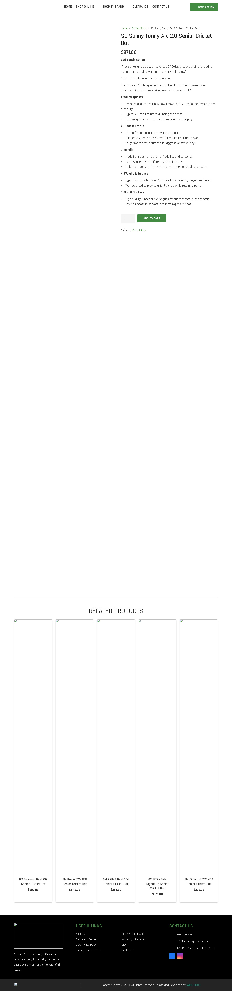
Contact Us (128, 950)
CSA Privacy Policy (86, 945)
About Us (81, 934)
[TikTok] (188, 956)
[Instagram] (180, 956)
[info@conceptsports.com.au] (173, 941)
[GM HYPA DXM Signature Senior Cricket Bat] (157, 622)
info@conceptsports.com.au (192, 941)
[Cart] (183, 7)
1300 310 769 (184, 934)
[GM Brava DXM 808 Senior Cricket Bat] (75, 622)
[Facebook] (172, 956)
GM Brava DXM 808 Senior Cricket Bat (74, 881)
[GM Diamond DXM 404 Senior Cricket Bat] (199, 622)
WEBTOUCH (193, 985)
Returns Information (133, 934)
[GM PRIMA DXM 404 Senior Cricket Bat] (116, 622)
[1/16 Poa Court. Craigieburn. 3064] (173, 948)
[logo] (23, 7)
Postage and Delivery (88, 950)
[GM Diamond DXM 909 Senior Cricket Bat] (33, 622)
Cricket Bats (139, 28)
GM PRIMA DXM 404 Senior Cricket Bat (116, 881)
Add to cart (151, 218)
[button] (96, 7)
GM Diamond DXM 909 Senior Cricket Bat (33, 881)
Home (124, 28)
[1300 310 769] (173, 935)
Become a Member (86, 939)
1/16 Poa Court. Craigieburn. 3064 (196, 948)
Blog (124, 945)
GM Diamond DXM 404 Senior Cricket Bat (198, 881)
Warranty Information (134, 939)
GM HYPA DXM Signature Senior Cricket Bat (157, 884)
